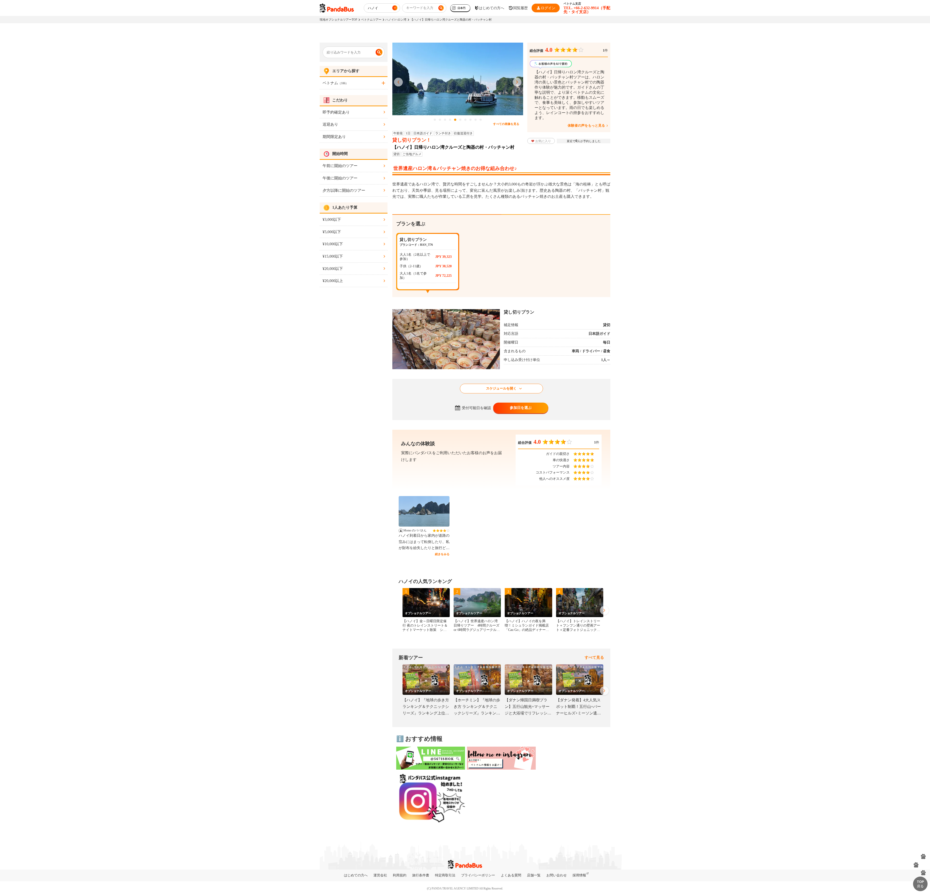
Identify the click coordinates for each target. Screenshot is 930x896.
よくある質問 (511, 875)
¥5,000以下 (332, 232)
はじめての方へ (356, 875)
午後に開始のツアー (340, 178)
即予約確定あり (336, 112)
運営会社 (380, 875)
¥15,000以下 (333, 256)
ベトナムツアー (371, 19)
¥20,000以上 (333, 281)
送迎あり (330, 124)
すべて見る (594, 657)
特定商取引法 (445, 875)
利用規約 (399, 875)
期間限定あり (334, 137)
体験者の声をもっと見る (586, 125)
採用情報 (579, 875)
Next (517, 82)
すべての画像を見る (506, 124)
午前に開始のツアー (340, 166)
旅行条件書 (420, 875)
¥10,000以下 (333, 244)
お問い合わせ (556, 875)
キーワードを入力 (419, 8)
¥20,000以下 (333, 269)
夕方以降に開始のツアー (344, 190)
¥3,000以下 (332, 219)
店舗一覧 (534, 875)
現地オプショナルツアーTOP (338, 19)
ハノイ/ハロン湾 (395, 19)
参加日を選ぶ (521, 408)
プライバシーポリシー (478, 875)
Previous (398, 82)
